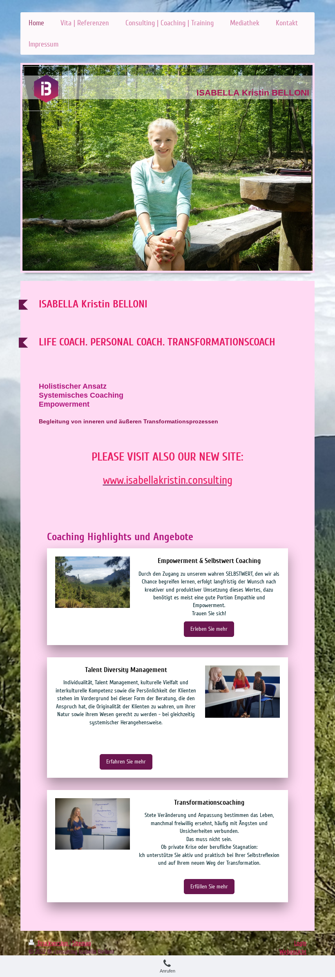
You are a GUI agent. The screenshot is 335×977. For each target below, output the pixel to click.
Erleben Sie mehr (209, 628)
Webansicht (292, 951)
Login (300, 943)
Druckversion (52, 943)
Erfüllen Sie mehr (209, 886)
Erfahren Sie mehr (126, 761)
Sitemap (81, 943)
